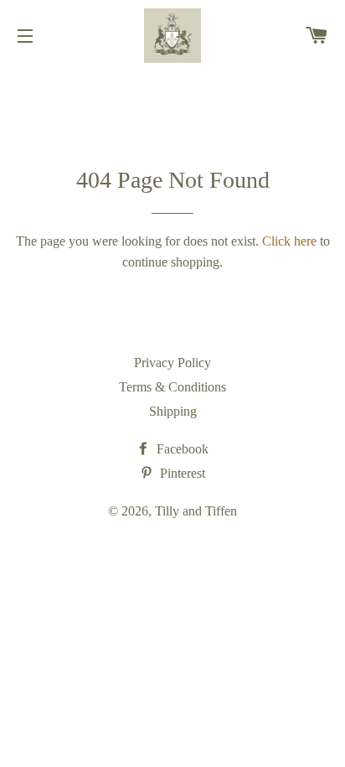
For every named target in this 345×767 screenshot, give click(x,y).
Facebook (181, 449)
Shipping (173, 411)
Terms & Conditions (172, 387)
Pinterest (181, 473)
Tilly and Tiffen (196, 511)
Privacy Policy (172, 362)
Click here (289, 241)
